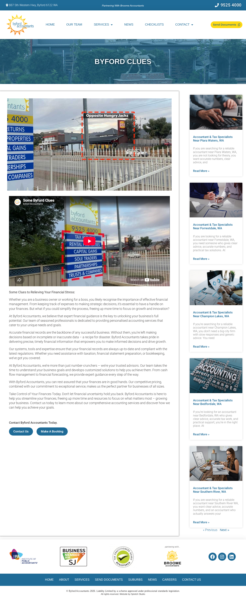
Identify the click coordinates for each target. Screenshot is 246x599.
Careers (169, 579)
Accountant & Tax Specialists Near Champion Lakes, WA (213, 314)
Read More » (201, 171)
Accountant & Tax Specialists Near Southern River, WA (213, 489)
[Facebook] (213, 557)
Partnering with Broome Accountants (123, 5)
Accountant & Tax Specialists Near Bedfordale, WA (213, 402)
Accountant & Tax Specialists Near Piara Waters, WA (213, 138)
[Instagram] (222, 557)
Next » (224, 530)
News (128, 24)
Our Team (74, 24)
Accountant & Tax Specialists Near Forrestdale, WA (213, 226)
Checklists (154, 24)
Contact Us (191, 579)
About (64, 579)
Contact (182, 24)
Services (101, 24)
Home (50, 24)
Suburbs (135, 579)
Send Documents (109, 579)
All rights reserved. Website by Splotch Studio (123, 594)
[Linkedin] (232, 557)
